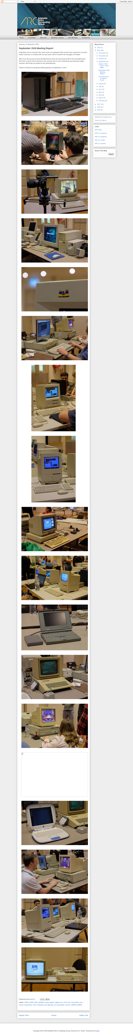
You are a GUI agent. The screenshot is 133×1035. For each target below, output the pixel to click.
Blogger (97, 1031)
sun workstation (59, 1005)
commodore (75, 1002)
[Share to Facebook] (47, 999)
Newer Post (24, 1015)
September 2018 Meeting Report (103, 72)
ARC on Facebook (101, 133)
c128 (64, 1002)
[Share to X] (45, 999)
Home (22, 37)
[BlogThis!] (43, 999)
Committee (32, 37)
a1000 (26, 1002)
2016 (99, 107)
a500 (36, 1002)
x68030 (79, 1005)
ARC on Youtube (100, 143)
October (102, 58)
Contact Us (86, 37)
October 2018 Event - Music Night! (103, 65)
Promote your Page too (100, 120)
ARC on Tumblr (100, 140)
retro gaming (48, 1005)
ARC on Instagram (101, 136)
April (100, 95)
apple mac (58, 1002)
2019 (99, 47)
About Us (43, 37)
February (102, 100)
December (102, 53)
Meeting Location (57, 37)
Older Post (83, 1015)
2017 (99, 104)
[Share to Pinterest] (49, 999)
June (100, 89)
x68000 (73, 1005)
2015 (99, 110)
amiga (47, 1002)
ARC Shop (98, 130)
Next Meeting (73, 37)
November (102, 56)
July (100, 86)
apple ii (52, 1002)
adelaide (41, 1002)
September (103, 61)
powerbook (28, 1005)
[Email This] (41, 999)
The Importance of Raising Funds (103, 78)
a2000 (31, 1002)
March (101, 98)
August (101, 83)
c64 (68, 1002)
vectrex (67, 1005)
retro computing (38, 1005)
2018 (99, 50)
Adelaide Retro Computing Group (103, 117)
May (100, 92)
